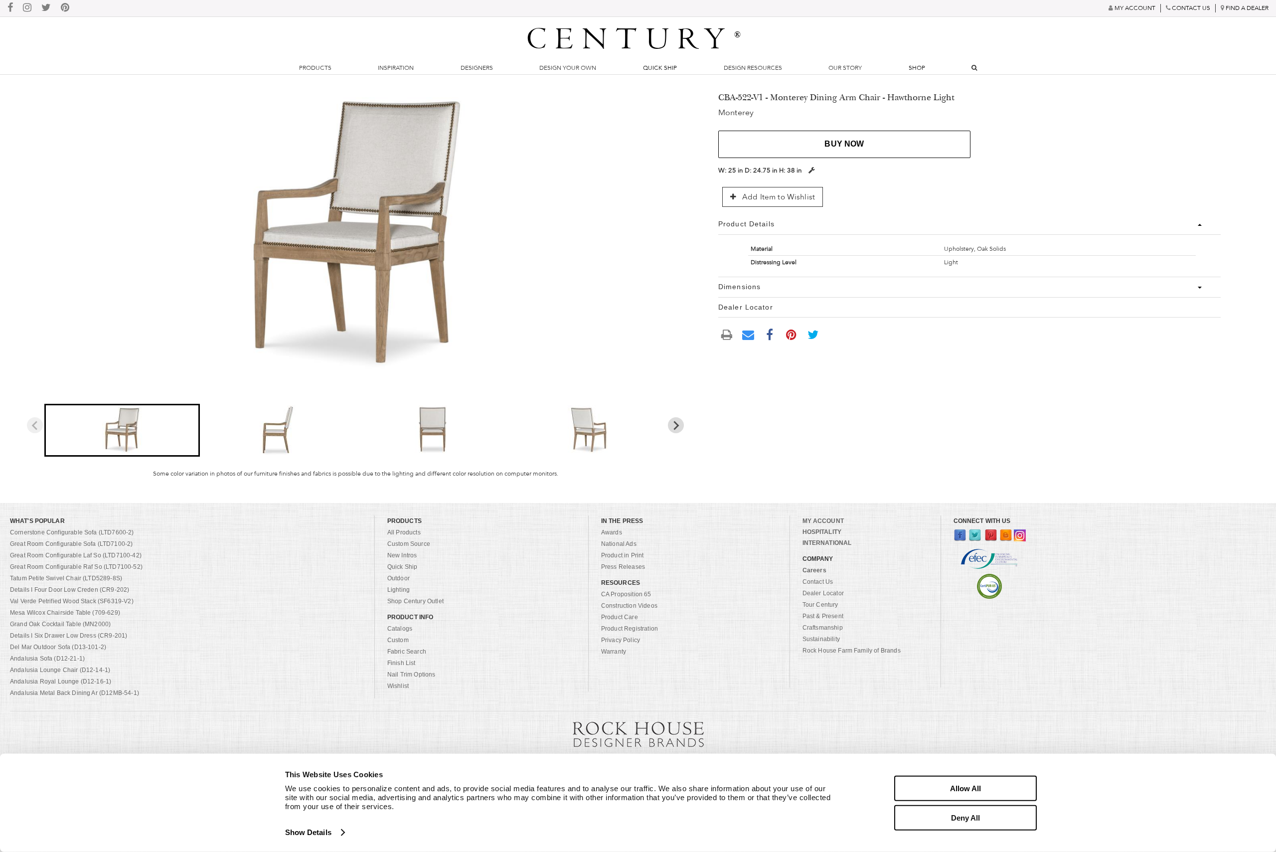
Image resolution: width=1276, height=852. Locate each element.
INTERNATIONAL (827, 542)
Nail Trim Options (411, 674)
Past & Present (822, 616)
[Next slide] (676, 425)
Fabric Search (406, 651)
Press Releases (623, 566)
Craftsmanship (822, 627)
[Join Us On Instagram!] (27, 8)
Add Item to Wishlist (777, 196)
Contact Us (817, 581)
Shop (917, 67)
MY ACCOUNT (823, 520)
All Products (404, 532)
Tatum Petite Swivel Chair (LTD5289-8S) (66, 578)
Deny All (965, 817)
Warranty (613, 651)
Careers (814, 570)
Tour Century (820, 604)
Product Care (619, 617)
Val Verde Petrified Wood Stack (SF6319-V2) (72, 601)
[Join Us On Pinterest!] (65, 8)
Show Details (308, 832)
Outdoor (398, 578)
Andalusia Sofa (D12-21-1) (47, 658)
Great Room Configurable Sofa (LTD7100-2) (71, 543)
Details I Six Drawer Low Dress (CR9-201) (68, 635)
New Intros (402, 555)
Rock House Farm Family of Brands (851, 650)
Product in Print (622, 555)
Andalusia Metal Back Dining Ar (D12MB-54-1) (74, 692)
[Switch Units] (811, 170)
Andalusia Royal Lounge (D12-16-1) (60, 681)
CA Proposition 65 (626, 594)
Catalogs (399, 628)
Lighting (398, 589)
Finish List (401, 663)
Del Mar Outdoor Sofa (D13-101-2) (58, 647)
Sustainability (821, 639)
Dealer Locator (823, 593)
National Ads (619, 543)
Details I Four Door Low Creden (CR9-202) (69, 589)
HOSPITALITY (821, 531)
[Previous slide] (35, 425)
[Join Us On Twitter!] (46, 8)
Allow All (965, 788)
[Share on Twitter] (812, 334)
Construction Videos (629, 605)
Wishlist (398, 685)
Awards (611, 532)
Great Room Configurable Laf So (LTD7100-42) (76, 555)
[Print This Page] (726, 334)
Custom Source (408, 543)
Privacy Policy (620, 640)
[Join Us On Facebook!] (10, 8)
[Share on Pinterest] (791, 334)
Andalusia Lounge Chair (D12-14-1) (60, 670)
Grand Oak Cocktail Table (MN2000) (60, 624)
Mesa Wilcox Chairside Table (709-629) (65, 612)
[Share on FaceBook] (769, 334)
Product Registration (629, 628)
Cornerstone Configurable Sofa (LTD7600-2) (72, 532)
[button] (122, 430)
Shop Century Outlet (415, 601)
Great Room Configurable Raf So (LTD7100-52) (76, 566)
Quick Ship (660, 67)
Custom (398, 640)
